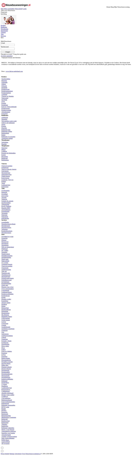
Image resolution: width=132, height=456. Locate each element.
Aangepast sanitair (7, 138)
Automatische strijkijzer (8, 431)
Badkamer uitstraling (7, 428)
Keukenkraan (5, 295)
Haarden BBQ (5, 208)
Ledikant (4, 151)
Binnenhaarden (6, 415)
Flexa (3, 348)
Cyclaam (4, 384)
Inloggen (7, 52)
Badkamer (4, 27)
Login (24, 9)
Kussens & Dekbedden (8, 153)
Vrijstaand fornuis (6, 264)
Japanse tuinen (5, 302)
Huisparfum (5, 308)
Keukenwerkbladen (7, 294)
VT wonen (4, 262)
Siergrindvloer (5, 173)
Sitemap (11, 454)
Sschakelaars (5, 282)
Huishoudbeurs (6, 309)
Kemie (3, 297)
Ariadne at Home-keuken (9, 436)
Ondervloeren (5, 176)
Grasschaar (4, 323)
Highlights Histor (6, 316)
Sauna (3, 124)
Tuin (2, 34)
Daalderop (4, 386)
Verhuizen (4, 229)
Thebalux (4, 424)
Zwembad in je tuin (7, 236)
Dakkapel (4, 381)
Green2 (3, 322)
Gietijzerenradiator (7, 335)
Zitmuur (3, 240)
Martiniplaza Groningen (8, 417)
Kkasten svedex (6, 299)
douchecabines (5, 363)
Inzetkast (4, 304)
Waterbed (4, 148)
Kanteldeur (4, 301)
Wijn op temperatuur (7, 247)
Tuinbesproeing (6, 269)
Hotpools (4, 192)
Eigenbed (4, 356)
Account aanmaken (7, 56)
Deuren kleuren (6, 369)
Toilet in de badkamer (8, 123)
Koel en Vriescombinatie (9, 107)
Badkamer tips (5, 130)
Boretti (3, 409)
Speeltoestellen (6, 203)
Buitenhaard (5, 403)
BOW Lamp (5, 407)
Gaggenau (4, 339)
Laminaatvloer (5, 185)
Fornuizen (4, 113)
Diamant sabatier (6, 367)
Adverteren (18, 454)
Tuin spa (4, 271)
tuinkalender (5, 218)
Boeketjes (4, 412)
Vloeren (3, 32)
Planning (4, 80)
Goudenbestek (5, 327)
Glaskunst (4, 330)
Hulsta (3, 306)
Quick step (4, 285)
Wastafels (4, 119)
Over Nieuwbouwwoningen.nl (31, 454)
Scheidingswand (6, 280)
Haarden (4, 144)
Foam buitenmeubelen (8, 402)
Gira (2, 332)
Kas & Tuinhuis (6, 206)
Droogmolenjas (6, 360)
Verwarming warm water (9, 121)
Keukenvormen (6, 110)
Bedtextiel (4, 158)
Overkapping (5, 190)
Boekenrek (4, 414)
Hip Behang (5, 315)
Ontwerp (4, 86)
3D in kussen (5, 443)
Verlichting (4, 142)
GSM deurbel (5, 318)
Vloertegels (4, 268)
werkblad (4, 94)
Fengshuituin (5, 211)
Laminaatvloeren (6, 292)
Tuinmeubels (5, 204)
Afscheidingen (5, 210)
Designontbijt (5, 372)
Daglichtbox (5, 382)
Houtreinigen (5, 313)
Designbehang (5, 377)
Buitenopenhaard (6, 400)
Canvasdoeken (5, 398)
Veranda (3, 197)
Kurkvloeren (5, 178)
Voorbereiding (5, 79)
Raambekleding (6, 283)
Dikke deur (4, 365)
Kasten (3, 155)
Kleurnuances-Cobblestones (5, 390)
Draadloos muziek (7, 362)
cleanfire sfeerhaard (7, 393)
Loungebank (5, 290)
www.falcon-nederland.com (14, 71)
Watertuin (4, 215)
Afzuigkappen (5, 112)
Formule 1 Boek (6, 341)
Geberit (3, 337)
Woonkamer (4, 29)
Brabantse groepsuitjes (8, 405)
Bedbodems (5, 160)
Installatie (4, 87)
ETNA (3, 355)
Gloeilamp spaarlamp (7, 329)
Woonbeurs (4, 243)
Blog (5, 9)
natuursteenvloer (6, 174)
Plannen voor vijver (7, 287)
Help (2, 9)
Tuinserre (4, 199)
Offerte (3, 84)
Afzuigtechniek (6, 435)
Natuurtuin (4, 216)
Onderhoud (4, 167)
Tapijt (3, 183)
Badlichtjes (4, 426)
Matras (3, 149)
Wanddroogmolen (6, 255)
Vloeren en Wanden (7, 96)
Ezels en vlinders (6, 351)
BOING (3, 410)
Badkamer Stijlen (6, 131)
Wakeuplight (5, 261)
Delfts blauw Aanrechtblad (5, 441)
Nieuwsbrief (18, 9)
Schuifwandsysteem (7, 278)
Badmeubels (5, 133)
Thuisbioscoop (5, 275)
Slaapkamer (4, 30)
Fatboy (3, 349)
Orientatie (4, 82)
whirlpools (4, 117)
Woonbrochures (6, 227)
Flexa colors (5, 346)
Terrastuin (4, 213)
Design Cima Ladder (7, 395)
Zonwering (4, 196)
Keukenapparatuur (7, 91)
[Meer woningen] (2, 449)
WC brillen (4, 250)
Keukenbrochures (6, 231)
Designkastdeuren (6, 374)
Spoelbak (4, 100)
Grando (3, 325)
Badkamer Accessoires (8, 136)
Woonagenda (5, 375)
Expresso (4, 353)
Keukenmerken (6, 93)
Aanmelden (10, 9)
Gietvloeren (5, 171)
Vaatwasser (4, 98)
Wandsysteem (5, 254)
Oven (3, 101)
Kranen (3, 103)
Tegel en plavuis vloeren (8, 169)
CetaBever (4, 396)
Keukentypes (5, 89)
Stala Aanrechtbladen (7, 438)
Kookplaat (4, 105)
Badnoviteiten (5, 358)
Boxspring (4, 156)
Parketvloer (4, 187)
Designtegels (5, 370)
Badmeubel (4, 422)
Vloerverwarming (6, 166)
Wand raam (4, 259)
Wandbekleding (6, 257)
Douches (4, 128)
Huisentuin (4, 311)
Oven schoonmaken (7, 289)
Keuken (3, 25)
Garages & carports (7, 201)
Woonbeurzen (5, 226)
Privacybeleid (5, 454)
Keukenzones (5, 108)
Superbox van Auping (8, 433)
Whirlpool (4, 249)
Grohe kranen (5, 320)
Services (3, 36)
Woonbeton (5, 245)
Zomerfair (4, 238)
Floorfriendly (5, 344)
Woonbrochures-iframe (8, 224)
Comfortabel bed (6, 388)
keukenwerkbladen (7, 379)
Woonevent (4, 242)
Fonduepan (4, 342)
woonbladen (5, 222)
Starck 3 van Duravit (7, 429)
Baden (3, 135)
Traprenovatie (5, 273)
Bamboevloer (5, 421)
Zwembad (4, 194)
